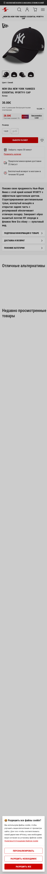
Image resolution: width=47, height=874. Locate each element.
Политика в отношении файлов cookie (21, 841)
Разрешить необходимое (24, 859)
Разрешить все (23, 866)
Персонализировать (23, 851)
